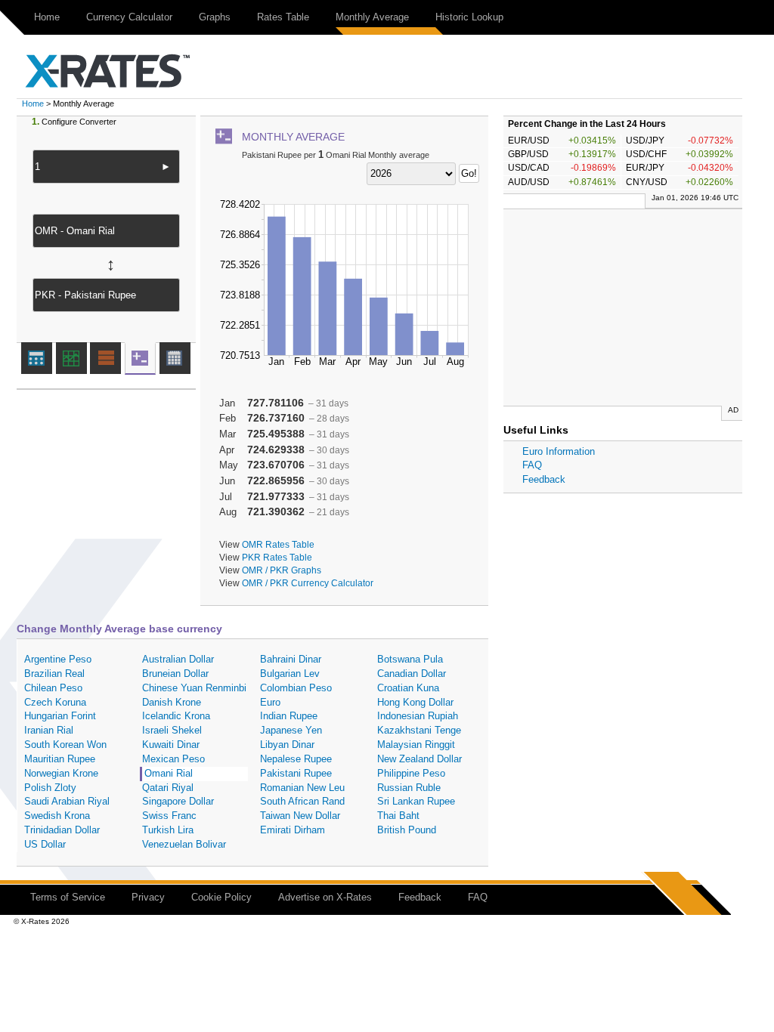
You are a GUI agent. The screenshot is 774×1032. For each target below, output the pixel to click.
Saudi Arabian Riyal (67, 801)
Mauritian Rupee (59, 759)
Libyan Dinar (287, 744)
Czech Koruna (55, 702)
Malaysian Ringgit (416, 744)
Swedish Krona (57, 815)
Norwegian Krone (61, 773)
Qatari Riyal (168, 787)
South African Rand (302, 801)
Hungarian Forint (60, 715)
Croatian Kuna (408, 688)
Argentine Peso (57, 659)
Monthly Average (372, 17)
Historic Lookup (469, 17)
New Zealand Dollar (419, 759)
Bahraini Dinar (290, 659)
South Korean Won (65, 744)
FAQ (532, 465)
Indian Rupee (288, 715)
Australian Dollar (178, 659)
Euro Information (558, 451)
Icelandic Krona (176, 715)
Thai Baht (398, 815)
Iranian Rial (48, 730)
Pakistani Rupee (296, 773)
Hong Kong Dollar (415, 702)
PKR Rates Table (277, 557)
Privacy (148, 897)
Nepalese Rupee (296, 759)
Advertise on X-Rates (325, 897)
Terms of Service (67, 897)
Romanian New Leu (302, 787)
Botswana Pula (410, 659)
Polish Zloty (50, 787)
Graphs (215, 17)
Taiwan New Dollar (300, 815)
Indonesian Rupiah (417, 715)
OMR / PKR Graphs (281, 570)
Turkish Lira (168, 830)
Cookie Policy (221, 897)
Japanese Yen (291, 730)
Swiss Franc (169, 815)
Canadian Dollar (411, 673)
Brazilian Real (54, 673)
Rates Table (283, 17)
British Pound (406, 830)
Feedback (543, 479)
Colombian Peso (296, 688)
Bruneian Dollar (175, 673)
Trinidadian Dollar (62, 830)
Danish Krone (171, 702)
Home (47, 17)
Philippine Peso (411, 773)
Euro (270, 702)
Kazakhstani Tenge (419, 730)
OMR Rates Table (278, 544)
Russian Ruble (409, 787)
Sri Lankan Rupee (416, 801)
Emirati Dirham (292, 830)
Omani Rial (168, 773)
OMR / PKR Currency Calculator (307, 583)
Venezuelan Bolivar (184, 844)
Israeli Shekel (172, 730)
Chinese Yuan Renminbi (194, 688)
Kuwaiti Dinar (171, 744)
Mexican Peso (173, 759)
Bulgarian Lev (290, 673)
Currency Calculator (129, 17)
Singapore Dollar (178, 801)
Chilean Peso (53, 688)
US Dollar (45, 844)
